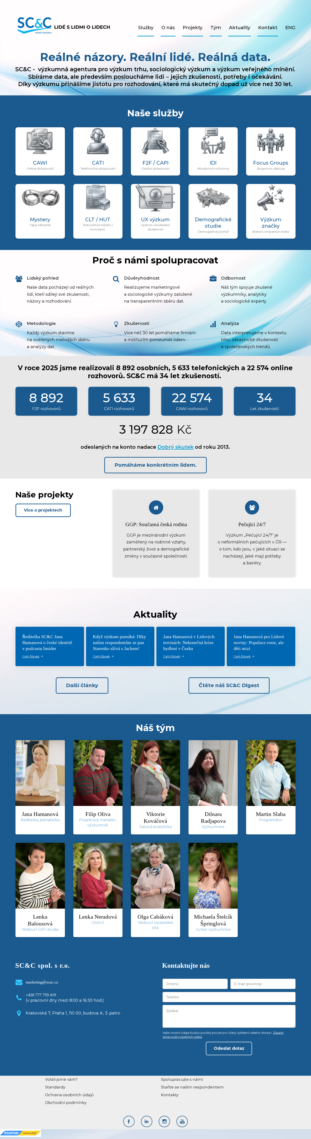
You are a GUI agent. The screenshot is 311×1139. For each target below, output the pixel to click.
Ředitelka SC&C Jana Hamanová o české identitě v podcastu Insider (47, 642)
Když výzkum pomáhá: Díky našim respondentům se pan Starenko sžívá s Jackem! (119, 642)
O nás (168, 27)
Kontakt (267, 27)
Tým (215, 27)
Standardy (55, 1087)
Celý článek (30, 656)
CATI (98, 163)
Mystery (40, 220)
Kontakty (169, 1095)
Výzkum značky (270, 223)
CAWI (40, 163)
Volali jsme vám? (61, 1079)
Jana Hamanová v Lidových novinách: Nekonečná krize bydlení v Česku (188, 642)
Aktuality (239, 27)
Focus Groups (270, 163)
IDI (213, 163)
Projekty (192, 27)
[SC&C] (63, 27)
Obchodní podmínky (66, 1102)
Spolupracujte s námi (182, 1079)
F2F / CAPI (155, 163)
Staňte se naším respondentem (192, 1087)
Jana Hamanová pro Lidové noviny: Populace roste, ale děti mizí (259, 642)
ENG (290, 27)
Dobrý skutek (176, 447)
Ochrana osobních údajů (69, 1095)
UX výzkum (155, 220)
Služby (145, 27)
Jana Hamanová (40, 814)
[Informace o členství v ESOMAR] (20, 1133)
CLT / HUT (97, 220)
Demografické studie (213, 223)
